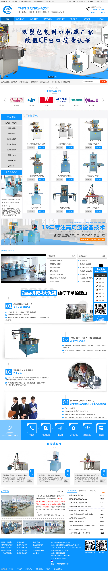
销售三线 (101, 289)
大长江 (32, 105)
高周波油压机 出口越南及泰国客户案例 (87, 475)
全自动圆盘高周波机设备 (36, 144)
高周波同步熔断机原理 (87, 267)
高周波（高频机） (11, 123)
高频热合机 (12, 155)
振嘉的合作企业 (54, 91)
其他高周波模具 (22, 553)
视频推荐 (51, 256)
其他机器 (11, 166)
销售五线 (101, 297)
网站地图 (82, 1)
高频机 (48, 569)
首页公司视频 (54, 271)
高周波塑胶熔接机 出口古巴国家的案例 (15, 475)
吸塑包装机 (47, 19)
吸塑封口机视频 (54, 281)
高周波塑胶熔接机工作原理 (88, 281)
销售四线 (101, 279)
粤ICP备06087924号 (63, 564)
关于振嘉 (5, 491)
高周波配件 (12, 160)
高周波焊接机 (56, 82)
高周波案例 (54, 444)
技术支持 (73, 19)
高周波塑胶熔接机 (65, 176)
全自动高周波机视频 (56, 260)
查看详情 (31, 147)
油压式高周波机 (93, 208)
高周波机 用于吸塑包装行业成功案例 (50, 475)
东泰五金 (91, 105)
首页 (8, 19)
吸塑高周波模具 (22, 545)
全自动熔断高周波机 (36, 176)
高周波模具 (34, 19)
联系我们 (100, 19)
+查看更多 (60, 491)
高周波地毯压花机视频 (56, 274)
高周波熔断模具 (22, 547)
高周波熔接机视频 (55, 267)
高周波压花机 (11, 139)
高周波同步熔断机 (93, 176)
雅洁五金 (76, 105)
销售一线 (101, 282)
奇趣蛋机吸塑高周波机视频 (58, 278)
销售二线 (101, 286)
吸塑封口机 (36, 547)
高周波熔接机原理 (85, 264)
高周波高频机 (71, 1)
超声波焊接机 (11, 150)
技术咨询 (101, 300)
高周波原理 (60, 19)
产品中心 (11, 117)
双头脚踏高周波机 (7, 545)
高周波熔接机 (11, 144)
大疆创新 (16, 105)
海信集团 (61, 105)
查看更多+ (30, 481)
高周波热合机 (44, 82)
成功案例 (87, 19)
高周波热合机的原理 (86, 271)
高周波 (11, 569)
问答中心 (93, 491)
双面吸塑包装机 (38, 545)
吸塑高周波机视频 (55, 264)
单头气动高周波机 (7, 547)
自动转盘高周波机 (65, 144)
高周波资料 (72, 491)
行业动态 (82, 491)
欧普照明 (46, 105)
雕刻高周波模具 (22, 550)
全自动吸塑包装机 (39, 550)
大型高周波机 (65, 208)
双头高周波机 (24, 82)
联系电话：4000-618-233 (96, 1)
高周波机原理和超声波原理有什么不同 (91, 278)
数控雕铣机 (29, 569)
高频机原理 (83, 274)
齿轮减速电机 (57, 569)
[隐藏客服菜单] (100, 268)
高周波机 (14, 82)
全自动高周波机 (93, 144)
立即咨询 (41, 147)
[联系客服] (54, 430)
